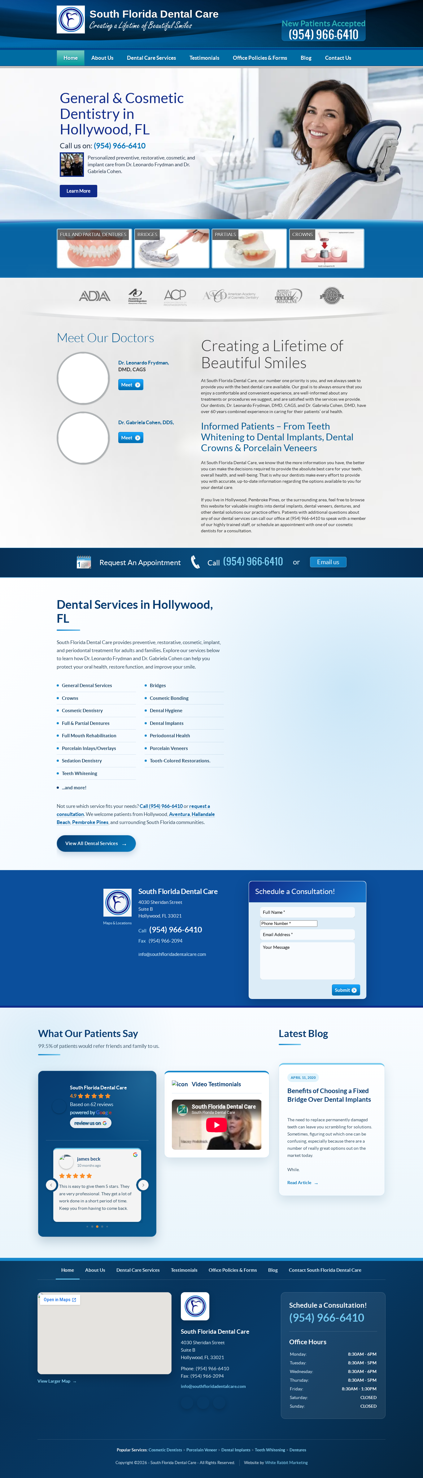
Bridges (158, 685)
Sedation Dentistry (82, 760)
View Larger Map (53, 1381)
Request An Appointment (140, 562)
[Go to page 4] (102, 1227)
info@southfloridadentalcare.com (172, 954)
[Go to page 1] (87, 1226)
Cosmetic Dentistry (82, 710)
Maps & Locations (117, 923)
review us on (87, 1123)
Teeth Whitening (79, 773)
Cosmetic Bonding (169, 698)
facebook (147, 972)
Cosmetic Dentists (165, 1450)
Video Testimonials (215, 1084)
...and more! (74, 787)
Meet (131, 384)
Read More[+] (303, 1182)
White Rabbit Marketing (286, 1462)
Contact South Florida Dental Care (325, 1270)
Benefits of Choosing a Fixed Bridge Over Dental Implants (329, 1095)
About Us (102, 58)
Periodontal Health (170, 735)
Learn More (78, 191)
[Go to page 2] (92, 1227)
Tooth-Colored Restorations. (180, 760)
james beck (88, 1159)
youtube (166, 972)
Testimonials (204, 58)
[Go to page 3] (97, 1227)
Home (70, 58)
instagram (185, 972)
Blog (306, 58)
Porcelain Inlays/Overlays (89, 748)
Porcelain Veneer (201, 1450)
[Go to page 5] (107, 1226)
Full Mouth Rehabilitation (89, 735)
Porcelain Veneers (169, 748)
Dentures (298, 1450)
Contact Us (338, 58)
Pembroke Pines (90, 822)
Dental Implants (167, 723)
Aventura (179, 814)
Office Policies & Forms (260, 58)
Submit (346, 990)
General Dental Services (87, 685)
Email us (328, 562)
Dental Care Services (151, 58)
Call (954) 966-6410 (161, 806)
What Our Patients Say (88, 1033)
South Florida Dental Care (138, 21)
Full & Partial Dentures (86, 723)
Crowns (70, 698)
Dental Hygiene (166, 710)
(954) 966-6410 (253, 561)
